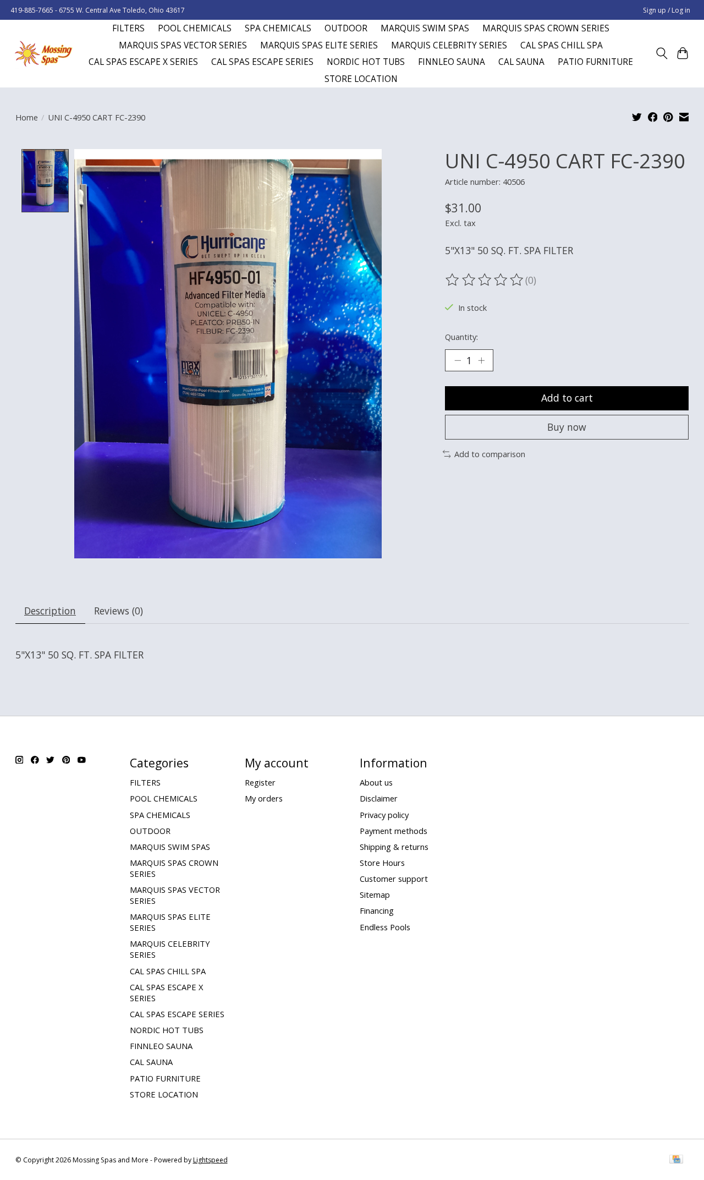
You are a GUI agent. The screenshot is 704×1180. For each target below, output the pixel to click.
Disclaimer (379, 798)
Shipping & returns (394, 846)
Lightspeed (210, 1160)
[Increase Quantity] (481, 360)
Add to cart (567, 397)
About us (376, 782)
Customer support (394, 878)
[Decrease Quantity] (457, 360)
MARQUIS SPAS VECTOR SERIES (183, 45)
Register (260, 782)
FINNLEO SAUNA (451, 62)
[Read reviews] (485, 280)
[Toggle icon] (661, 53)
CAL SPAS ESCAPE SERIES (262, 62)
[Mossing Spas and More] (43, 54)
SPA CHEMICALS (278, 28)
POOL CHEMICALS (195, 28)
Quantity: (461, 336)
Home (26, 117)
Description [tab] (50, 610)
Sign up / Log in (666, 10)
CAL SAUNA (521, 62)
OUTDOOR (345, 28)
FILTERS (128, 28)
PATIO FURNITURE (595, 62)
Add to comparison (489, 453)
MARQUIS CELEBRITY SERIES (449, 45)
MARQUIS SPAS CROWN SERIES (545, 28)
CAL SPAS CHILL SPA (561, 45)
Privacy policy (384, 814)
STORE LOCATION (361, 79)
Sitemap (375, 894)
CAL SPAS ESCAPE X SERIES (143, 62)
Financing (377, 910)
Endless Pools (385, 926)
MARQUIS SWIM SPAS (425, 28)
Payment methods (393, 830)
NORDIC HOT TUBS (366, 62)
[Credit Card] (676, 1160)
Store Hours (382, 862)
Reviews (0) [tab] (118, 610)
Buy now (566, 426)
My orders (264, 798)
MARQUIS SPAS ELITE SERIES (319, 45)
